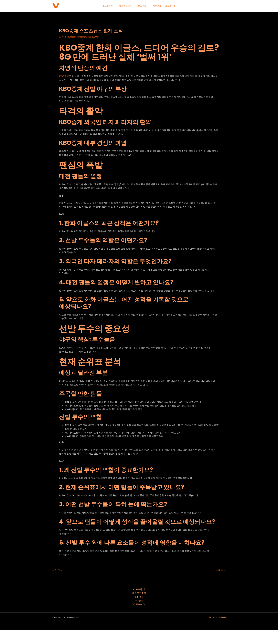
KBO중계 (64, 76)
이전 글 (57, 570)
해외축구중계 (125, 5)
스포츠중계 (108, 5)
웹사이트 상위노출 (217, 617)
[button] (114, 6)
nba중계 (157, 5)
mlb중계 (142, 5)
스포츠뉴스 (170, 5)
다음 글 (220, 570)
